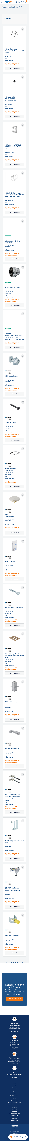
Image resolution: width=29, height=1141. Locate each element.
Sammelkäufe (14, 1101)
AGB (14, 1129)
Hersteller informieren (14, 1113)
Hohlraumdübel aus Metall (14, 607)
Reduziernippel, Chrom (12, 287)
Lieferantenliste (14, 1115)
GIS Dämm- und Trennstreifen (10, 516)
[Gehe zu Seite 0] (9, 962)
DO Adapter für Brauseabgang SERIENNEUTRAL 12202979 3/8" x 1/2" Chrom (14, 99)
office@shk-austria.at (14, 1046)
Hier (10, 1060)
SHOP (7, 6)
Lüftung (14, 1092)
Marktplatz (14, 1111)
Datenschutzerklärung (14, 1131)
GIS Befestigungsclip (12, 935)
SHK (3, 6)
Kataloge (14, 1109)
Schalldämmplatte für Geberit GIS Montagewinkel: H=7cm (14, 655)
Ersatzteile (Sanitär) (7, 7)
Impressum (15, 1133)
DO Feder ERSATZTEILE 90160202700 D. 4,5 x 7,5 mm (14, 146)
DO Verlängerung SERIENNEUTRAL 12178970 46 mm (14, 50)
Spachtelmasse (10, 561)
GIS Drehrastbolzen (11, 376)
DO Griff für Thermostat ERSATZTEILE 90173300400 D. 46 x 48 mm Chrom (14, 194)
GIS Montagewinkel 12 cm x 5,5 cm (14, 841)
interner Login (14, 1120)
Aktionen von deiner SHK (14, 1102)
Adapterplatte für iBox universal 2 (12, 242)
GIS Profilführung (11, 702)
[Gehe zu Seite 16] (22, 962)
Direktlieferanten (14, 1096)
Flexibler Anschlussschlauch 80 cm (14, 334)
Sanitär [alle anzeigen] (16, 6)
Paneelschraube (10, 422)
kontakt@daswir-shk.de (14, 1028)
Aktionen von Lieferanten (14, 1105)
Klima (14, 1090)
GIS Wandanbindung (12, 748)
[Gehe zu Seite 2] (19, 962)
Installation (14, 1094)
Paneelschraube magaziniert (10, 469)
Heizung (14, 1088)
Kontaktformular (14, 1031)
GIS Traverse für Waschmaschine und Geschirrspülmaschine (12, 888)
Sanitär (14, 1086)
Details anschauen (14, 68)
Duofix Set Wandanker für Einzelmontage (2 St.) (14, 795)
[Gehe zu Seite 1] (6, 962)
